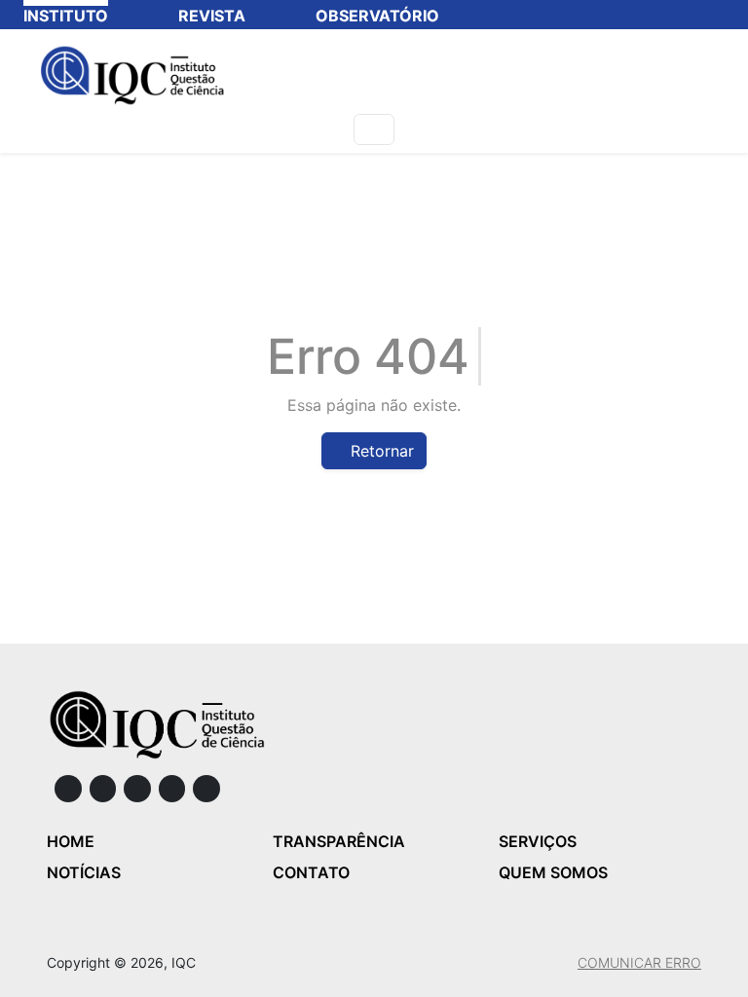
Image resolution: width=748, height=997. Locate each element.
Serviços (538, 841)
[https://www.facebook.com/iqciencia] (68, 788)
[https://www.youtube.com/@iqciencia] (206, 788)
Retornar (380, 451)
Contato (311, 872)
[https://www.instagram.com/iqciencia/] (103, 788)
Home (70, 841)
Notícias (84, 872)
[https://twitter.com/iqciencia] (172, 788)
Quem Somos (553, 872)
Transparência (339, 841)
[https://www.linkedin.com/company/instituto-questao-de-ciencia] (137, 788)
